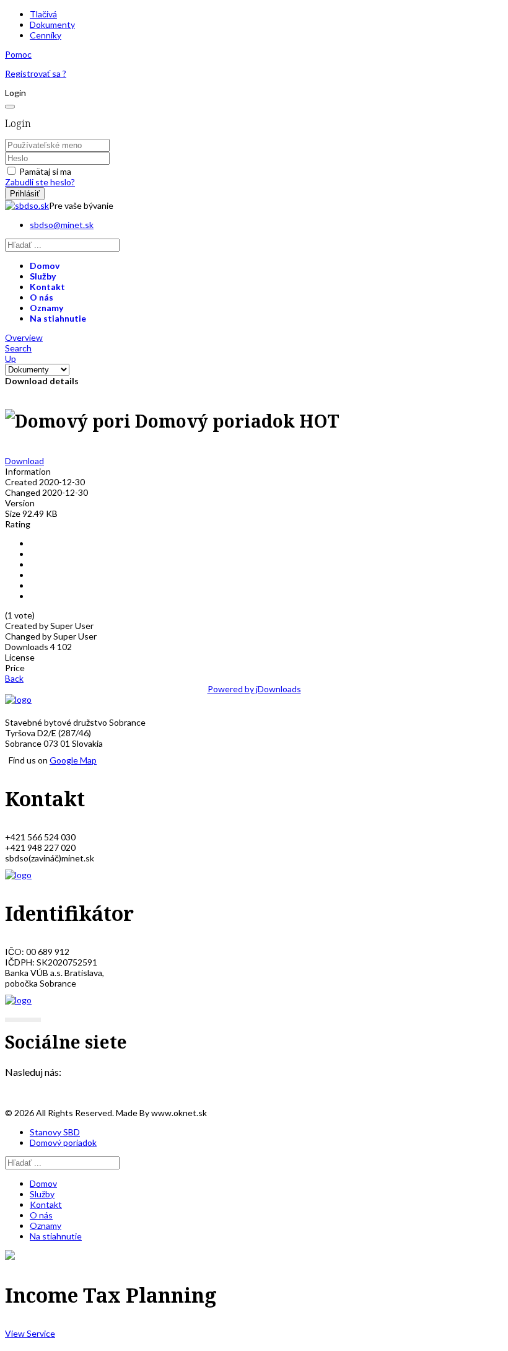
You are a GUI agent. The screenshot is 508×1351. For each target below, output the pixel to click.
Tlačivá (43, 14)
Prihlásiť (25, 193)
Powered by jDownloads (254, 689)
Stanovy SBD (55, 1132)
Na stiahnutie (58, 318)
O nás (41, 297)
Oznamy (46, 307)
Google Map (73, 760)
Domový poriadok (63, 1142)
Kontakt (47, 286)
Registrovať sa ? (35, 73)
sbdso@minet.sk (62, 224)
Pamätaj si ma (45, 171)
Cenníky (45, 35)
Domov (44, 265)
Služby (43, 276)
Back (14, 678)
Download (24, 460)
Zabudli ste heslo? (40, 182)
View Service (30, 1333)
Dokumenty (52, 24)
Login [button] (15, 92)
